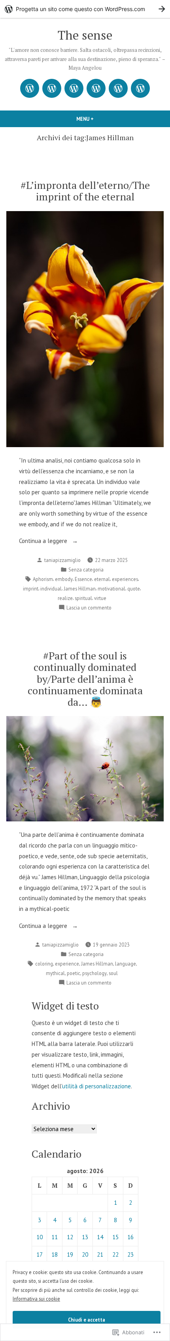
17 (39, 1254)
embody (64, 579)
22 (115, 1254)
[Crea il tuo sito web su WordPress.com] (85, 9)
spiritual (83, 598)
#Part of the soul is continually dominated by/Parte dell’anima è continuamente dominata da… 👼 (85, 679)
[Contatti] (118, 88)
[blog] (73, 88)
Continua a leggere (44, 542)
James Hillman (80, 588)
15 (115, 1237)
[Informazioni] (51, 88)
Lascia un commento (88, 608)
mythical (55, 973)
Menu (94, 119)
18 (54, 1254)
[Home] (29, 88)
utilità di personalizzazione (96, 1086)
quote (133, 588)
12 (70, 1237)
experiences (125, 579)
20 (85, 1254)
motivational (111, 588)
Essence (83, 579)
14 (100, 1237)
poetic (73, 973)
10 (39, 1237)
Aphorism (43, 579)
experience (67, 963)
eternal (102, 579)
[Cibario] (96, 88)
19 (70, 1254)
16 (130, 1237)
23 (130, 1254)
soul (113, 973)
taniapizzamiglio (62, 560)
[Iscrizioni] (140, 88)
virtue (100, 598)
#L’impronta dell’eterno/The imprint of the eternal (85, 190)
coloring (44, 963)
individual (51, 588)
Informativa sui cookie (36, 1298)
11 (54, 1237)
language (125, 963)
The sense (85, 35)
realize (65, 598)
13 (85, 1237)
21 (100, 1254)
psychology (94, 973)
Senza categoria (86, 569)
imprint (30, 588)
